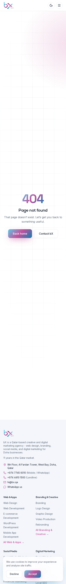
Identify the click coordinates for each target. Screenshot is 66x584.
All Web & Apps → (13, 542)
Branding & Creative (47, 497)
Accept (32, 574)
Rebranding (42, 524)
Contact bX (46, 233)
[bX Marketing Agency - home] (8, 5)
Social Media (10, 551)
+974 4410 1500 (22, 477)
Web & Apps (10, 497)
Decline (14, 574)
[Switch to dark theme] (51, 5)
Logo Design (43, 508)
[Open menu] (59, 5)
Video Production (45, 519)
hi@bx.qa (12, 482)
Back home (20, 233)
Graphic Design (44, 513)
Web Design (10, 503)
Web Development (13, 508)
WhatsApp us (14, 486)
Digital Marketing (45, 551)
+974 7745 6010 (28, 472)
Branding (41, 503)
